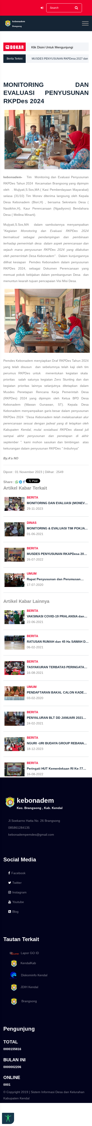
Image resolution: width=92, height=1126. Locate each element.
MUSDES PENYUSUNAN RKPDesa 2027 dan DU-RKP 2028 (60, 60)
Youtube (18, 902)
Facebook (18, 873)
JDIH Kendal (28, 987)
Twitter (17, 882)
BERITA (32, 497)
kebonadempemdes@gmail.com (31, 834)
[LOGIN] (42, 8)
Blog (15, 911)
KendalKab (27, 963)
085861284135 (19, 827)
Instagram (19, 892)
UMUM (32, 573)
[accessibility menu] (8, 1118)
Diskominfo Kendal (32, 975)
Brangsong (27, 1001)
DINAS (31, 522)
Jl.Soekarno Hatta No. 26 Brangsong (34, 820)
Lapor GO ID (30, 953)
